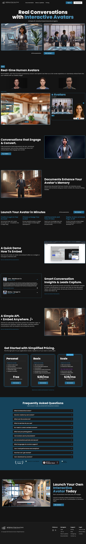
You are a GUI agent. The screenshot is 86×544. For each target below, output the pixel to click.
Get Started (78, 2)
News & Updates (39, 2)
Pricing (47, 2)
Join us (62, 531)
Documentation (29, 2)
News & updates (64, 533)
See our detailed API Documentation (10, 259)
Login (62, 529)
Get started (16, 383)
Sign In (69, 2)
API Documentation (36, 53)
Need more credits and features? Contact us (43, 389)
